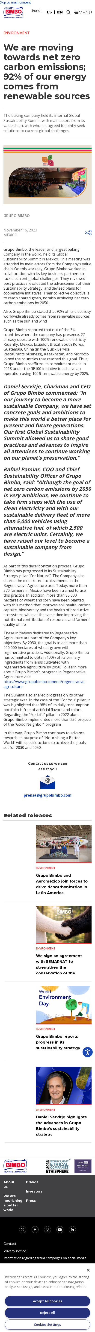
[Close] (88, 1270)
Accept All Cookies (47, 1301)
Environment (16, 32)
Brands (32, 1182)
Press (31, 1201)
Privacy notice (14, 1251)
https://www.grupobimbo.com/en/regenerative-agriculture (44, 684)
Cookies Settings (47, 1324)
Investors (34, 1191)
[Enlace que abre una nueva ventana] (23, 1229)
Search (36, 10)
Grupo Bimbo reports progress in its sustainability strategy (58, 1042)
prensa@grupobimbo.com (47, 795)
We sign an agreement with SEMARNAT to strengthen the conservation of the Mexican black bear (59, 967)
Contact (9, 1244)
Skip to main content (15, 2)
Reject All (47, 1312)
